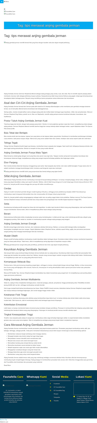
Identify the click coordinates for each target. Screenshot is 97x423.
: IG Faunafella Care (59, 387)
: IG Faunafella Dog (59, 390)
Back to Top (3, 419)
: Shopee (55, 394)
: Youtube (56, 400)
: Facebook (56, 383)
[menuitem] (25, 5)
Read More (7, 365)
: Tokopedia (56, 397)
